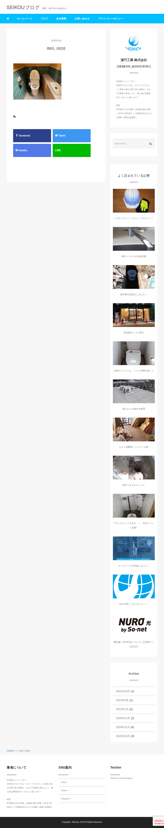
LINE (63, 782)
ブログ (44, 18)
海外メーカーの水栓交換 (133, 256)
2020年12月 (123, 718)
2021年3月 (122, 700)
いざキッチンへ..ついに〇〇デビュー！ (133, 218)
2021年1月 (122, 709)
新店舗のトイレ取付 (134, 332)
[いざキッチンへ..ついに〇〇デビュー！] (134, 201)
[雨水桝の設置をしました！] (134, 277)
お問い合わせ (82, 18)
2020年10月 (123, 736)
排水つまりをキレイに (134, 485)
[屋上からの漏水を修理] (134, 391)
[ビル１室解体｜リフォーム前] (134, 429)
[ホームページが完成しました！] (134, 548)
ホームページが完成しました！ (133, 565)
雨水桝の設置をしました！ (133, 294)
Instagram (65, 799)
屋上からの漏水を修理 (134, 409)
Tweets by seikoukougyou (121, 778)
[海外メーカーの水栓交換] (134, 239)
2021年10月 (123, 691)
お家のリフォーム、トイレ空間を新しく (134, 370)
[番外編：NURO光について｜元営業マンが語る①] (134, 625)
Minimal (75, 822)
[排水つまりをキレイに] (134, 468)
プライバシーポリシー (110, 18)
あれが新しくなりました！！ (133, 604)
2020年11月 (123, 727)
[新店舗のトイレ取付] (134, 315)
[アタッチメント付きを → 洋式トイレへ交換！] (134, 506)
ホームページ (25, 18)
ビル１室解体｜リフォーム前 (133, 447)
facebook (24, 135)
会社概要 (61, 18)
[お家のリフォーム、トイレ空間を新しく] (134, 353)
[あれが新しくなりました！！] (134, 586)
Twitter (63, 790)
